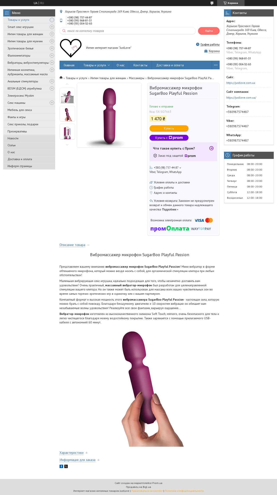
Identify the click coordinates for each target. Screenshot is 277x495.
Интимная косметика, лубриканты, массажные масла (28, 72)
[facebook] (61, 467)
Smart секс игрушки (21, 27)
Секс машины (16, 103)
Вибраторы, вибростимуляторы (28, 63)
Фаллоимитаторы (19, 55)
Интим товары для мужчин (25, 41)
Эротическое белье (21, 48)
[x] (66, 467)
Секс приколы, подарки (23, 124)
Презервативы (17, 131)
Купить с (161, 138)
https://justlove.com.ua (240, 83)
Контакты (140, 65)
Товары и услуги (18, 20)
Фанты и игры (17, 117)
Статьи (12, 145)
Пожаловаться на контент (147, 490)
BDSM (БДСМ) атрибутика (25, 88)
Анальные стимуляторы (23, 81)
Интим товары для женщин (25, 34)
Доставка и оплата (20, 159)
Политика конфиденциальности (184, 490)
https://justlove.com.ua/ (241, 97)
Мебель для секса (20, 110)
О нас (11, 152)
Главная (69, 65)
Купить (169, 128)
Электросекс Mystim (21, 96)
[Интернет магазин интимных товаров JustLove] (71, 48)
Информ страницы (20, 166)
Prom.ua (157, 483)
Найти (209, 31)
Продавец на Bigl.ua (138, 486)
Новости (13, 138)
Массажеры (136, 78)
